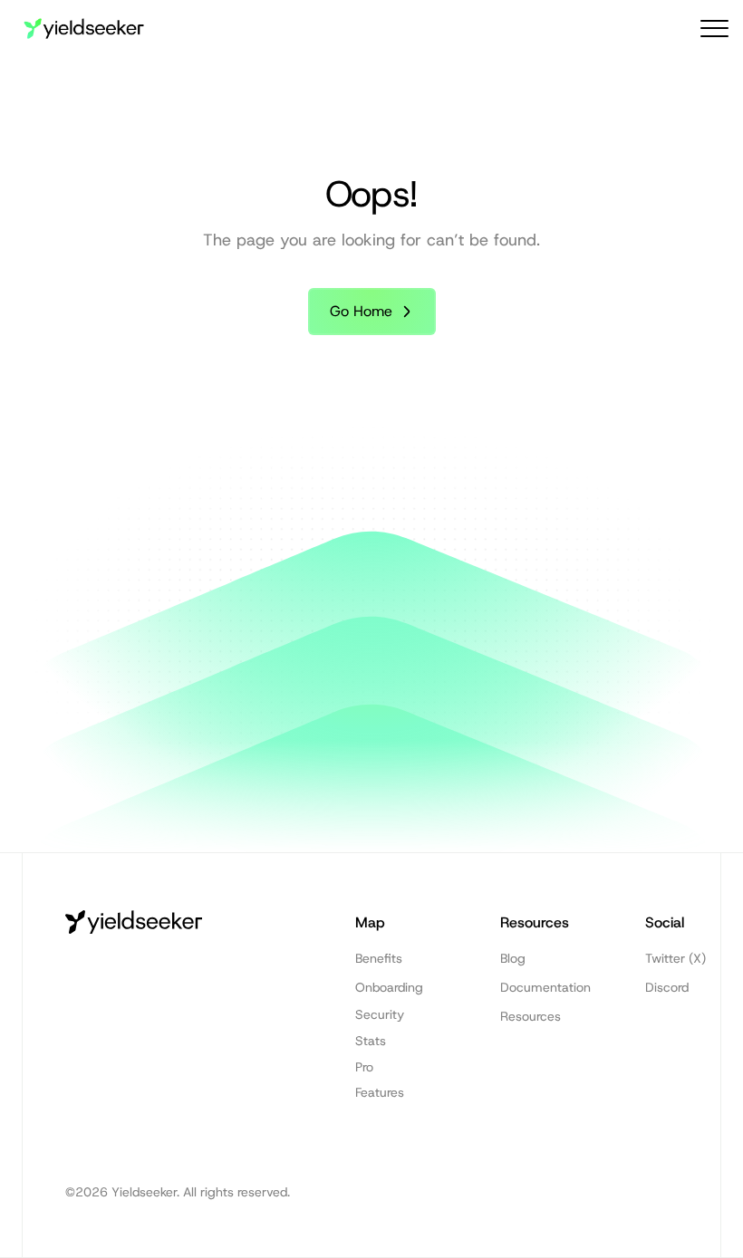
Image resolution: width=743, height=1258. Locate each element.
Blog (513, 958)
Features (379, 1092)
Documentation (545, 987)
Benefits (378, 958)
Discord (667, 987)
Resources (530, 1016)
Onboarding (389, 987)
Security (379, 1014)
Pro (364, 1067)
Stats (370, 1040)
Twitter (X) (675, 958)
